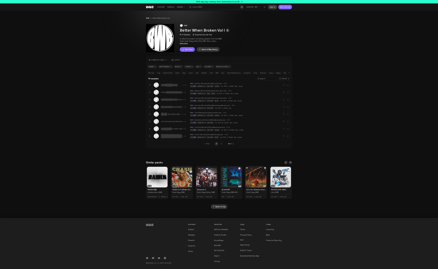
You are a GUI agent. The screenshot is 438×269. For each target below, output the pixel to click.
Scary (271, 73)
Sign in (272, 7)
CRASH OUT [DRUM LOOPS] (182, 190)
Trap (158, 73)
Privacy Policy (246, 235)
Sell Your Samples (221, 229)
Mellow (204, 73)
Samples (170, 7)
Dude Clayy (176, 192)
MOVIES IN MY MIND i (279, 190)
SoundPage (218, 240)
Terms (242, 229)
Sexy (255, 73)
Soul (222, 73)
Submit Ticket (246, 250)
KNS (236, 192)
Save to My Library (209, 49)
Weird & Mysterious (234, 73)
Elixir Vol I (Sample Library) (256, 190)
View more (184, 43)
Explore (161, 7)
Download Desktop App (249, 256)
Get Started (219, 250)
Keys (184, 73)
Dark (197, 73)
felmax (208, 192)
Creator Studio (220, 235)
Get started (285, 7)
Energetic (247, 73)
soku (273, 192)
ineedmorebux (153, 192)
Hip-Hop (209, 35)
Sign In (216, 256)
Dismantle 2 (201, 190)
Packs (190, 251)
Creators (191, 246)
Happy (278, 73)
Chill (211, 73)
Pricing (217, 261)
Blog (268, 235)
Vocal (191, 73)
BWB (147, 18)
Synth (177, 73)
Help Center (245, 245)
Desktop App (252, 7)
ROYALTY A (201, 86)
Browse (180, 7)
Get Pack (189, 49)
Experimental (200, 35)
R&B (217, 73)
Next (230, 144)
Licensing (270, 229)
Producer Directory (274, 240)
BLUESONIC (226, 190)
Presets (191, 240)
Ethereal (263, 73)
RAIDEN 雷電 (152, 190)
